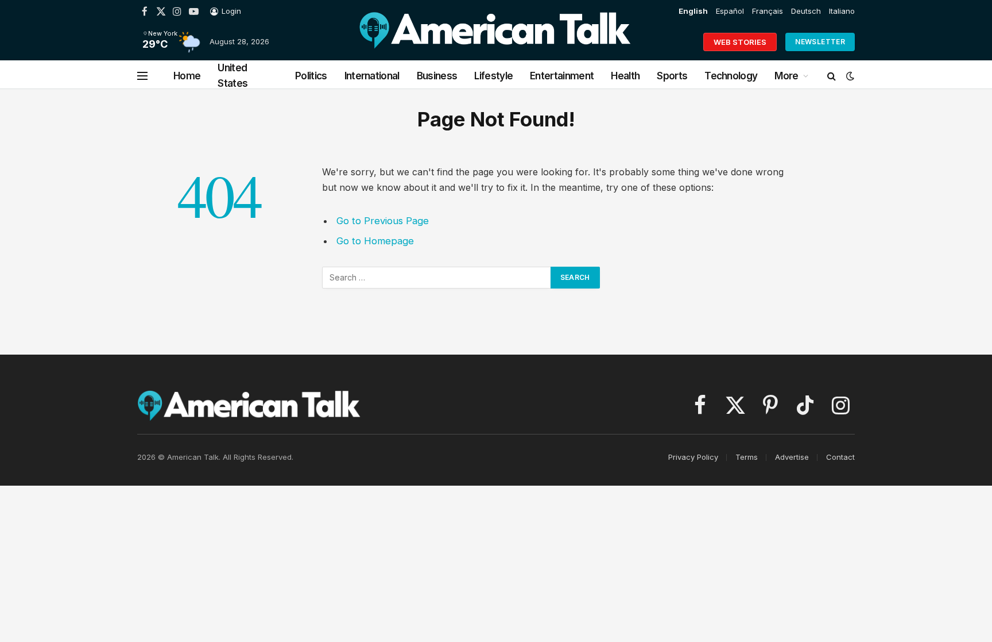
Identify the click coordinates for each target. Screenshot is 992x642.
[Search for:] (437, 278)
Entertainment (562, 76)
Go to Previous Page (382, 220)
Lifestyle (493, 76)
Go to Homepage (375, 241)
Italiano (842, 11)
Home (186, 76)
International (372, 76)
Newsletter (820, 41)
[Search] (831, 76)
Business (437, 76)
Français (767, 11)
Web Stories (740, 42)
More (786, 76)
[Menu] (142, 76)
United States (232, 75)
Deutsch (806, 11)
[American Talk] (494, 42)
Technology (730, 76)
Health (625, 76)
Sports (672, 76)
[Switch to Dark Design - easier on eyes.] (849, 75)
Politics (311, 76)
